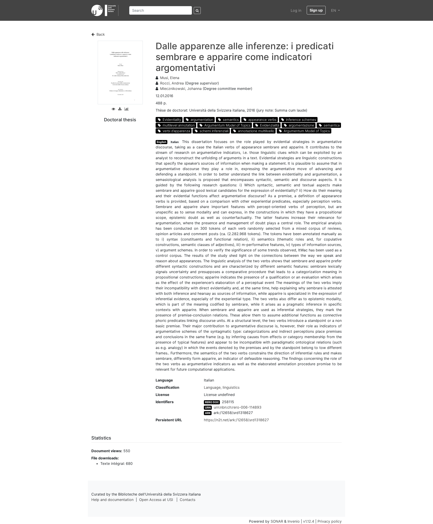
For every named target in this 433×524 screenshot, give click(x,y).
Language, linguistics (222, 387)
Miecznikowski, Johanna (181, 88)
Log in (296, 10)
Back (100, 34)
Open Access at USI (156, 499)
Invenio (294, 521)
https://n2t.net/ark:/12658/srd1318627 (236, 420)
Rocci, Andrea (172, 83)
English (161, 142)
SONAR (277, 521)
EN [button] (334, 10)
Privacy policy (330, 521)
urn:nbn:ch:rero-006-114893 (237, 407)
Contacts (187, 499)
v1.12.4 (308, 521)
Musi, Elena (169, 77)
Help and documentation (112, 499)
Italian (175, 142)
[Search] (197, 10)
